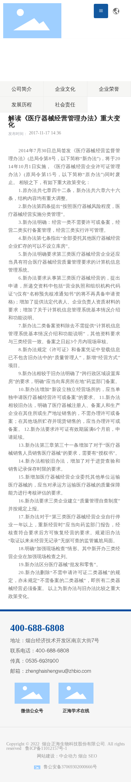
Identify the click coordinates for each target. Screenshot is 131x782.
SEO (92, 756)
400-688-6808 (52, 650)
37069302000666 (77, 766)
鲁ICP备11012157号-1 (46, 748)
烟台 (82, 756)
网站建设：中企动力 (55, 756)
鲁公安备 (52, 766)
